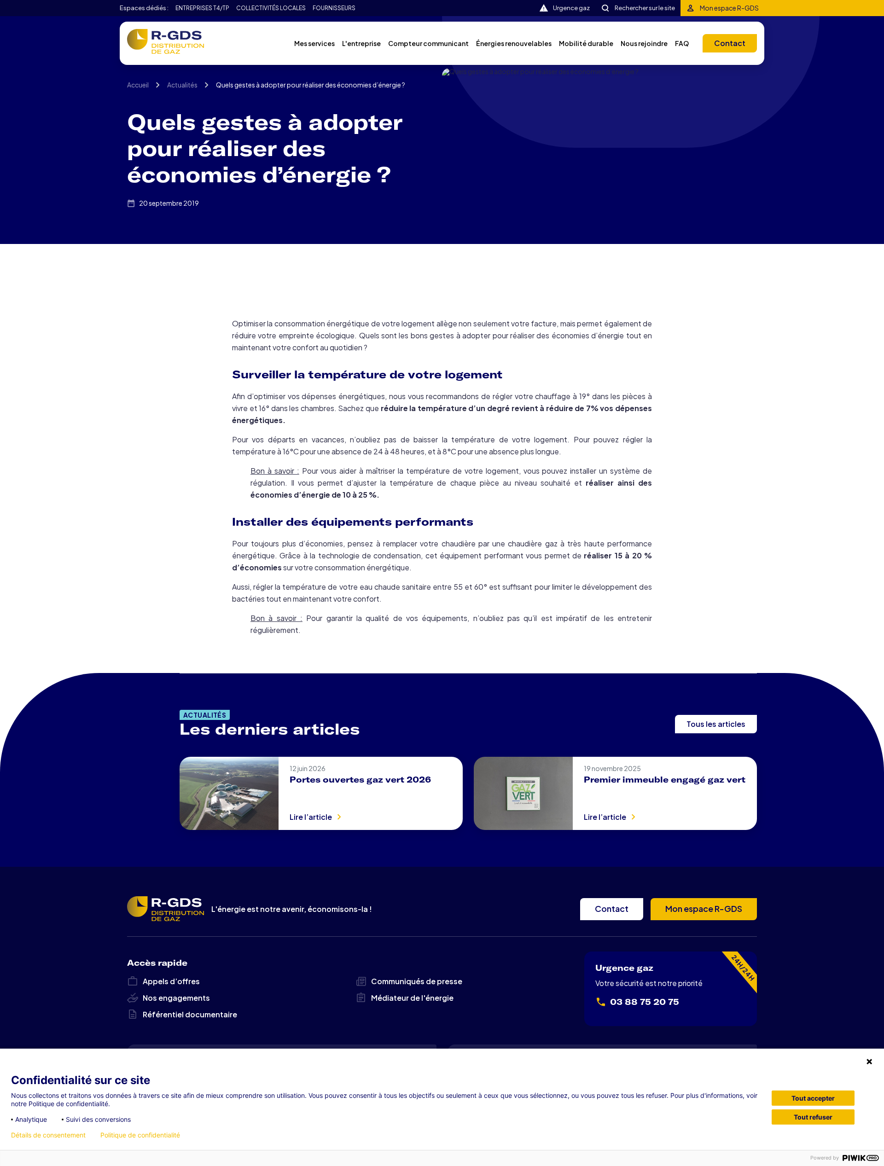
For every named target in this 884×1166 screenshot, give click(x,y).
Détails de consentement (48, 1135)
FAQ (682, 43)
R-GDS (165, 41)
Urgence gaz (571, 8)
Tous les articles (715, 724)
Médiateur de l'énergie (412, 998)
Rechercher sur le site (645, 8)
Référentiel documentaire (190, 1014)
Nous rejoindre (644, 43)
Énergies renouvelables (514, 43)
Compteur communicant (428, 43)
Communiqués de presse (416, 981)
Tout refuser (813, 1117)
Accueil (138, 85)
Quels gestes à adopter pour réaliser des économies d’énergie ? (310, 85)
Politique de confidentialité (140, 1135)
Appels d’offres (171, 981)
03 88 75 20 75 (644, 1002)
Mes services (314, 43)
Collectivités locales (271, 8)
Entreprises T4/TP (202, 8)
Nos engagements (176, 998)
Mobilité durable (586, 43)
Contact (729, 43)
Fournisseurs (334, 8)
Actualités (182, 85)
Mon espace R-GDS (729, 8)
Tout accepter (813, 1098)
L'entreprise (361, 43)
